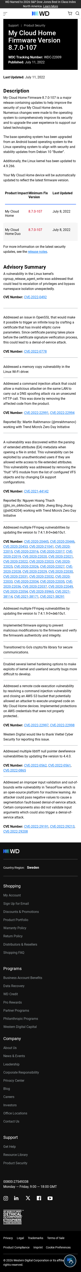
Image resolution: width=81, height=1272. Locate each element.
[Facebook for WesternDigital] (39, 1199)
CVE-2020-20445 (36, 542)
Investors (10, 1105)
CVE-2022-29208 (15, 831)
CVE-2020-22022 (15, 562)
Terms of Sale (55, 1238)
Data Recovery (14, 986)
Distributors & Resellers (20, 944)
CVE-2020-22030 (60, 572)
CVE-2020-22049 (60, 587)
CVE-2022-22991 (36, 413)
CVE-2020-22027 (52, 567)
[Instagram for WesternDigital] (5, 1199)
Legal (20, 1238)
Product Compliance (16, 1247)
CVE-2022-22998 (62, 725)
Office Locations (15, 1113)
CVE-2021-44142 (36, 491)
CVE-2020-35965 (41, 592)
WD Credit (10, 994)
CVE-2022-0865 (14, 770)
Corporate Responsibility (21, 1072)
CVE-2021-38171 (26, 597)
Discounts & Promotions (21, 912)
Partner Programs (16, 1011)
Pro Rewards (12, 1002)
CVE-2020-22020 (34, 557)
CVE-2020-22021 (60, 557)
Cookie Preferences (58, 1247)
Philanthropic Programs (20, 1019)
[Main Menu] (6, 13)
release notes (37, 252)
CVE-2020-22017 (52, 552)
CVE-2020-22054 (15, 592)
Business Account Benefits (22, 978)
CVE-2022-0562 (35, 765)
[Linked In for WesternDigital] (16, 1199)
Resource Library (15, 1155)
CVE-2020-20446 (62, 542)
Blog (6, 1089)
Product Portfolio (15, 920)
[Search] (77, 13)
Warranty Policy (14, 928)
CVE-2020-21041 (41, 547)
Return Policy (13, 936)
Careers (8, 1097)
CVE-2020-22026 (26, 567)
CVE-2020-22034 (26, 582)
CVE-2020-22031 (15, 577)
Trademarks (35, 1238)
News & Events (14, 1056)
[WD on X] (28, 1198)
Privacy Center (13, 1081)
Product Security (34, 25)
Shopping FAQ (13, 953)
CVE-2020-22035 (52, 582)
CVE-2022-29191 (36, 826)
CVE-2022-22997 (36, 725)
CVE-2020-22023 (41, 562)
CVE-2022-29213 (62, 826)
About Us (10, 1048)
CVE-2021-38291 (52, 597)
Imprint (38, 1247)
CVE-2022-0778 (35, 351)
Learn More (50, 6)
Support (13, 25)
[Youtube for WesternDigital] (50, 1199)
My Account (12, 895)
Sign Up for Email (16, 904)
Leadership (11, 1064)
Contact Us (11, 1121)
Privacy (8, 1238)
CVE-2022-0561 (59, 765)
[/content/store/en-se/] (40, 14)
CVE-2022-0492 (35, 297)
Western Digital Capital (20, 1027)
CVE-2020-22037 (34, 587)
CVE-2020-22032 (41, 577)
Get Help (9, 1147)
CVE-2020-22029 (34, 572)
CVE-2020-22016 (26, 552)
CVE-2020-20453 (15, 547)
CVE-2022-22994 (62, 413)
